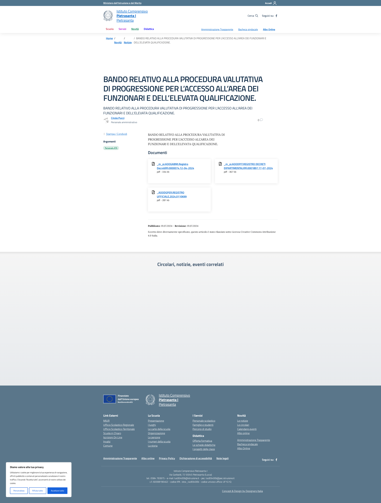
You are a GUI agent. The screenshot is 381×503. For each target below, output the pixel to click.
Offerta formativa (202, 441)
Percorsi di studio (202, 429)
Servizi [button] (122, 29)
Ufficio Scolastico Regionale (118, 425)
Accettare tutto (57, 490)
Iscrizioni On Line (112, 437)
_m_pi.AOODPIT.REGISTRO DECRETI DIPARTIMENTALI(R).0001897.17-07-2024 (248, 166)
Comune (108, 446)
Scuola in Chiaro (112, 433)
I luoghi (152, 425)
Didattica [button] (149, 29)
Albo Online (269, 29)
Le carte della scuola (159, 429)
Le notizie (242, 421)
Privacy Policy (167, 458)
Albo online (243, 433)
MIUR (106, 421)
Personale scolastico (204, 421)
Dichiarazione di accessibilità (195, 458)
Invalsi (106, 442)
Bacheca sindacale (248, 29)
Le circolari (243, 425)
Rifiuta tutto (37, 490)
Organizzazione (156, 433)
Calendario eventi (247, 429)
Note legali (222, 458)
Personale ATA (111, 147)
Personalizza (18, 490)
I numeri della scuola (159, 442)
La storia (152, 446)
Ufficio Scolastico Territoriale (119, 429)
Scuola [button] (110, 29)
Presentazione (156, 421)
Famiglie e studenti (203, 425)
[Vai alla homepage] (108, 15)
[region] (38, 479)
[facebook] (276, 15)
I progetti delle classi (204, 449)
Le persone (154, 437)
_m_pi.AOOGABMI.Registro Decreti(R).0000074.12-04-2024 (175, 166)
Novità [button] (135, 29)
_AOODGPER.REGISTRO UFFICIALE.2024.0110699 (172, 194)
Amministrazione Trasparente (217, 29)
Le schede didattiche (204, 445)
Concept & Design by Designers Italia (242, 491)
